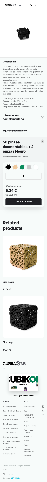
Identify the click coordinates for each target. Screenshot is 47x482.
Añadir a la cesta (23, 202)
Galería (26, 441)
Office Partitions (8, 415)
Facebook (43, 415)
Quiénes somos (29, 406)
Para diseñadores (30, 426)
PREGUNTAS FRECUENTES (29, 416)
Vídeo (26, 445)
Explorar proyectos (10, 406)
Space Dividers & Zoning (12, 411)
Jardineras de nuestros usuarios (11, 442)
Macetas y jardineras (10, 428)
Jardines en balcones (10, 437)
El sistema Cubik (9, 454)
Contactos (27, 456)
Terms (5, 470)
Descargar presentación (23, 395)
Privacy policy (8, 474)
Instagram (43, 406)
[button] (20, 5)
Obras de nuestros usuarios (9, 448)
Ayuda (26, 421)
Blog (25, 411)
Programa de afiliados (28, 431)
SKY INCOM (15, 478)
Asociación (28, 436)
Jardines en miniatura (10, 420)
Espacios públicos (9, 433)
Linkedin (43, 411)
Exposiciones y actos (10, 424)
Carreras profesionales (29, 450)
